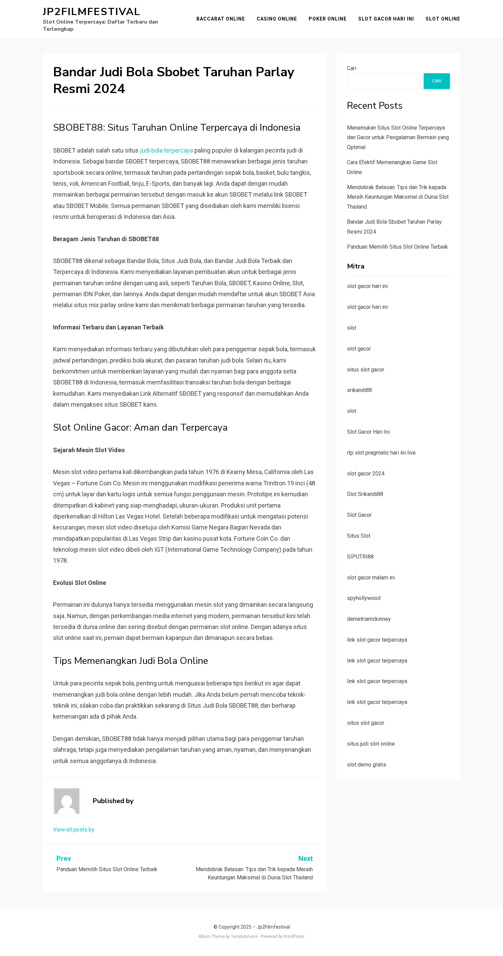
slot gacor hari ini (367, 286)
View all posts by (73, 829)
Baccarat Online (220, 19)
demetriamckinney (369, 619)
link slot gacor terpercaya (377, 640)
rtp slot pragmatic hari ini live (381, 452)
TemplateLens (244, 936)
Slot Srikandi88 (365, 494)
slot (351, 328)
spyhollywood (364, 598)
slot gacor (359, 348)
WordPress (294, 936)
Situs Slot (358, 536)
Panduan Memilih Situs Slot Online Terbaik (397, 247)
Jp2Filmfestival (92, 12)
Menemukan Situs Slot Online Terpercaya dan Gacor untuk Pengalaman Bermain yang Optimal (398, 138)
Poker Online (328, 19)
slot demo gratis (366, 764)
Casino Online (277, 19)
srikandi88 (359, 390)
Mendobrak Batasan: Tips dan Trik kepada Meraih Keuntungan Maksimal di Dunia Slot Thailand (398, 197)
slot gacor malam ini (371, 577)
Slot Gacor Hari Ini (386, 19)
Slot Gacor (359, 515)
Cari (351, 68)
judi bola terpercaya (166, 150)
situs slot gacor (365, 369)
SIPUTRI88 (360, 556)
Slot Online (443, 19)
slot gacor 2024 (366, 473)
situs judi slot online (371, 744)
